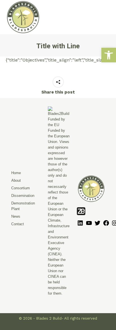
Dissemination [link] (22, 196)
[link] (108, 55)
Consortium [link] (20, 188)
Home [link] (16, 173)
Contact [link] (17, 224)
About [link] (16, 180)
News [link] (15, 216)
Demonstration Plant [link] (23, 206)
